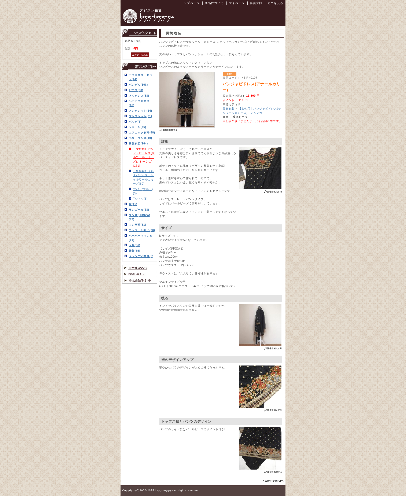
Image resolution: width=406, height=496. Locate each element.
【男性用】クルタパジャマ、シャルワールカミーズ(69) (143, 177)
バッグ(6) (135, 121)
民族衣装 (229, 108)
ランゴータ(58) (139, 209)
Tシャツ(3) (140, 198)
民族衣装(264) (138, 143)
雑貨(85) (134, 250)
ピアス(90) (136, 90)
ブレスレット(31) (140, 116)
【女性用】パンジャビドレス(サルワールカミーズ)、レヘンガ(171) (144, 157)
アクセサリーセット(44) (140, 77)
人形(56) (134, 245)
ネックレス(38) (139, 95)
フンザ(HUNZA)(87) (139, 217)
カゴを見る (275, 3)
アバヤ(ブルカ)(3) (143, 191)
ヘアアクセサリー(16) (140, 103)
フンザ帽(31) (137, 224)
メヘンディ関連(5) (141, 256)
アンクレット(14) (140, 110)
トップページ (190, 3)
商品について (214, 3)
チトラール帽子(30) (142, 230)
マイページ (237, 3)
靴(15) (133, 204)
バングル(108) (138, 84)
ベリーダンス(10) (140, 138)
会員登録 (256, 3)
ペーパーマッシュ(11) (140, 238)
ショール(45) (137, 127)
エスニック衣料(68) (142, 132)
